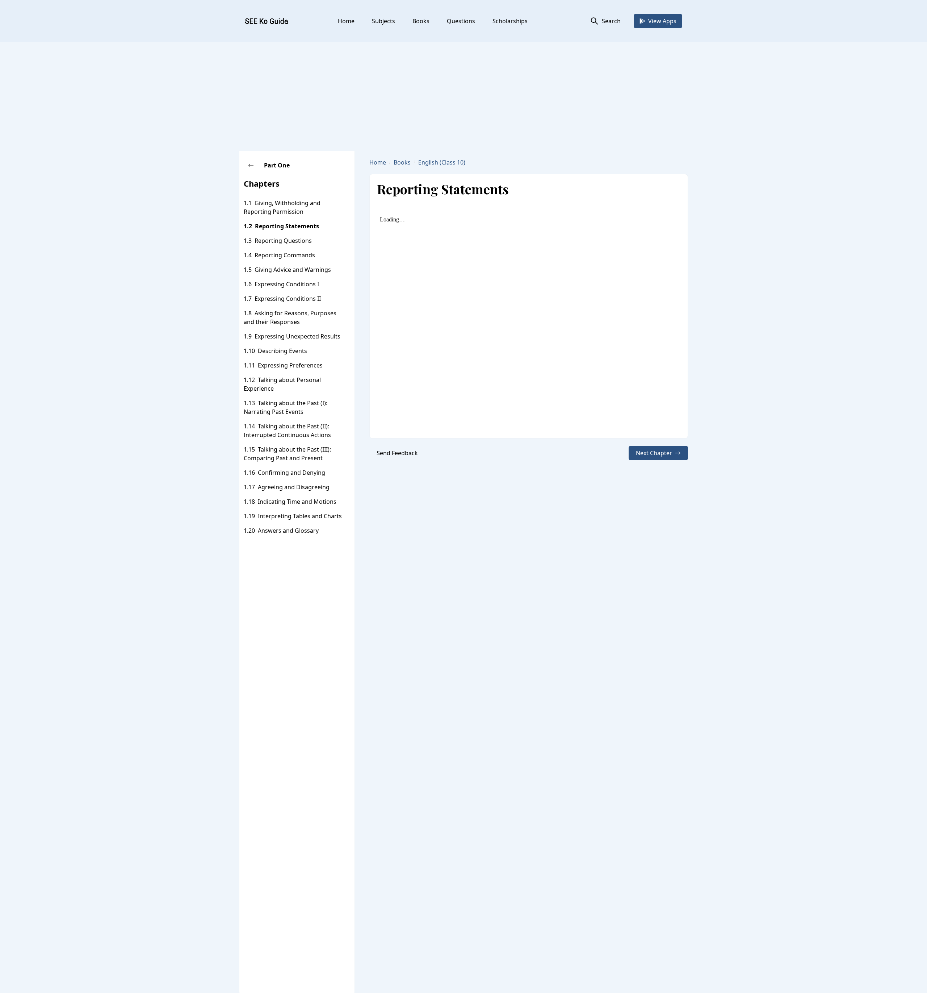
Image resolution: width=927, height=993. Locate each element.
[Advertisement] (463, 96)
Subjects (383, 21)
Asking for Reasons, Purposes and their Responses (290, 317)
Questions (461, 21)
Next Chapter (654, 453)
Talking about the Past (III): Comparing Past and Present (287, 453)
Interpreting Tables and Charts (300, 516)
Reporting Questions (283, 241)
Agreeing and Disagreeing (294, 487)
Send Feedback (397, 453)
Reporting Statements (287, 226)
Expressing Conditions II (288, 299)
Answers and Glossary (288, 531)
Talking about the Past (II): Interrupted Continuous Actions (287, 430)
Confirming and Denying (291, 473)
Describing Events (282, 351)
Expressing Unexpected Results (297, 336)
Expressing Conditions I (287, 284)
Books (420, 21)
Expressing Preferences (290, 365)
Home (346, 21)
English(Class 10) (441, 162)
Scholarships (510, 21)
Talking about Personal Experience (282, 384)
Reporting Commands (285, 255)
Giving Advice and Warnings (293, 270)
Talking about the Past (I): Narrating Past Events (285, 407)
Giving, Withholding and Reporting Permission (282, 207)
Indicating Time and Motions (297, 502)
